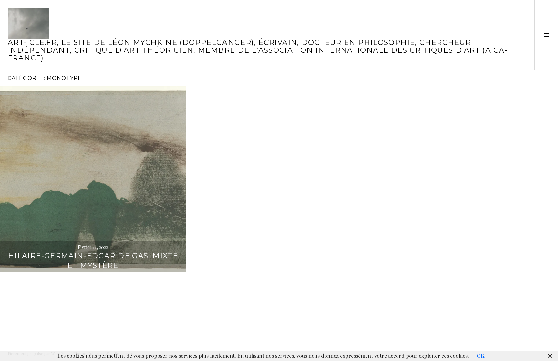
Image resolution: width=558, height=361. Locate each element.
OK (481, 355)
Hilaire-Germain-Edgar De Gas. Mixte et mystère (93, 260)
